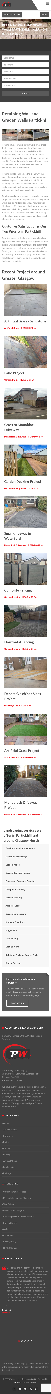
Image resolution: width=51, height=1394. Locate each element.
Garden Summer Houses (18, 873)
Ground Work (12, 947)
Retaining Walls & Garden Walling (18, 1216)
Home (6, 1123)
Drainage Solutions (15, 922)
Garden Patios (13, 865)
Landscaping (9, 1167)
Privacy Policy (9, 1241)
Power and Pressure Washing (20, 881)
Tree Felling (12, 938)
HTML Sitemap (10, 1248)
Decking (6, 1148)
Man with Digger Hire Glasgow (17, 1198)
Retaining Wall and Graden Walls (22, 955)
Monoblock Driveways (16, 856)
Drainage (7, 1173)
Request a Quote (12, 15)
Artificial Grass (13, 906)
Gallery (6, 1229)
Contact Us (8, 1235)
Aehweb (17, 1382)
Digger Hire (11, 930)
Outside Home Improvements (20, 848)
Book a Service (13, 963)
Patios (6, 1142)
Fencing (6, 1154)
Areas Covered (10, 1129)
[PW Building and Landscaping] (17, 1054)
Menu (44, 15)
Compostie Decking (15, 889)
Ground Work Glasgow (13, 1210)
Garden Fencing (14, 897)
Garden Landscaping (16, 914)
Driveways (8, 1136)
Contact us (17, 1003)
